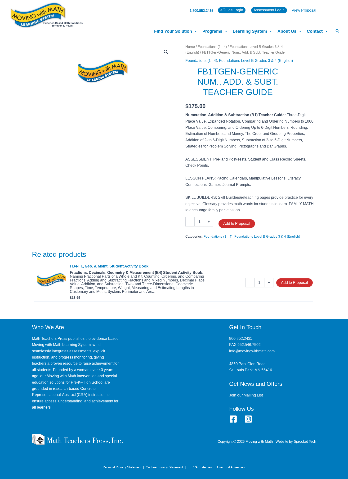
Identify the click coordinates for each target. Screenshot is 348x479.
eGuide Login (231, 10)
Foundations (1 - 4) (212, 47)
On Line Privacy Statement (164, 467)
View (296, 10)
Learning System (250, 31)
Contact (315, 31)
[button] (337, 31)
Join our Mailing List (246, 395)
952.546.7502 (249, 345)
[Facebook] (233, 419)
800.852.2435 (240, 338)
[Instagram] (248, 419)
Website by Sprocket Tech (296, 441)
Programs (212, 31)
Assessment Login (269, 10)
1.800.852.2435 (201, 11)
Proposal (308, 10)
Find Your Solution (173, 31)
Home (190, 47)
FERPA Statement (200, 467)
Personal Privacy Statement (122, 467)
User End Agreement (231, 467)
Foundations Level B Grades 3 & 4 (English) (256, 61)
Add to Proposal (236, 223)
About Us (286, 31)
